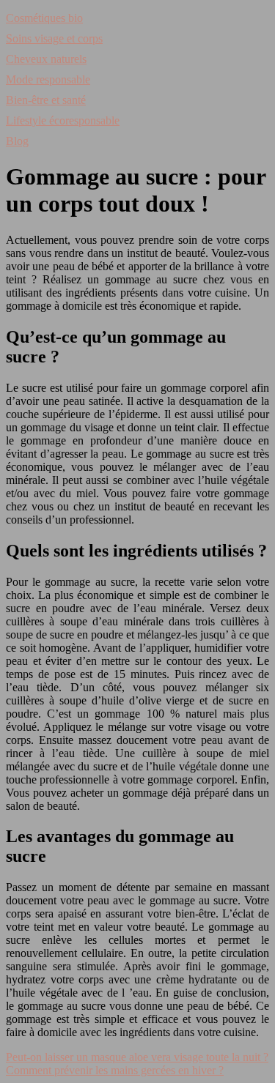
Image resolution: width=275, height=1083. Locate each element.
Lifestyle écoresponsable (63, 120)
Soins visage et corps (54, 38)
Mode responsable (48, 79)
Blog (17, 141)
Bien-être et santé (46, 100)
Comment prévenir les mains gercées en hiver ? (115, 1070)
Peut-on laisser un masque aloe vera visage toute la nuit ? (137, 1057)
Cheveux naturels (46, 59)
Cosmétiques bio (44, 18)
